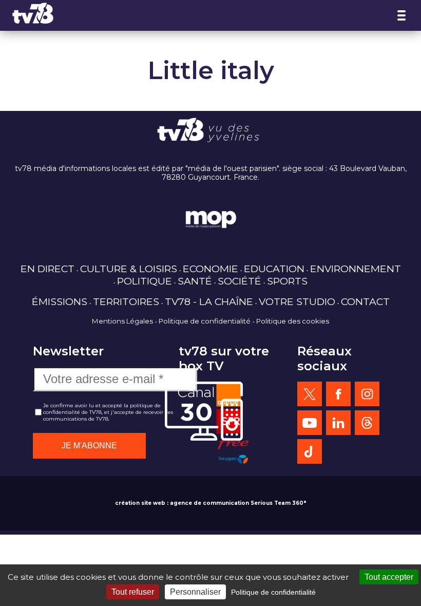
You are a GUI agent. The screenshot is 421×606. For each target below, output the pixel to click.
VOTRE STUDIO (297, 301)
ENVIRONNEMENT (355, 268)
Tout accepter (389, 577)
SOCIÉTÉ (239, 281)
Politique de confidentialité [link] (273, 592)
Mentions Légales (122, 321)
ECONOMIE (210, 268)
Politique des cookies (292, 321)
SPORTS (287, 281)
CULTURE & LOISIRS (128, 268)
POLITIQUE (144, 281)
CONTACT (365, 301)
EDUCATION (274, 268)
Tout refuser (132, 592)
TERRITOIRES (126, 301)
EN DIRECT (47, 268)
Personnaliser (195, 592)
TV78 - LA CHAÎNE (209, 301)
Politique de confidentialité (205, 321)
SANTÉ (195, 281)
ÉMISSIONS (59, 301)
